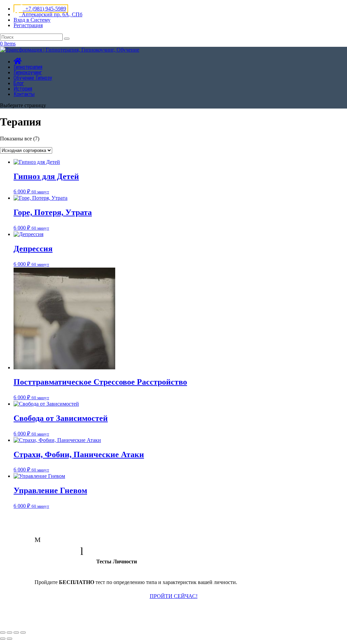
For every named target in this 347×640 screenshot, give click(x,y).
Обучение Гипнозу (33, 78)
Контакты (24, 94)
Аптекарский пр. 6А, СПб (50, 14)
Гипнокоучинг (28, 72)
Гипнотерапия (28, 67)
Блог (19, 83)
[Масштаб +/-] (2, 633)
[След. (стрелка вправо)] (9, 639)
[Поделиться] (16, 633)
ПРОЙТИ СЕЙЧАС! (174, 596)
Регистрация (28, 25)
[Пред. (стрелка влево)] (2, 639)
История (23, 88)
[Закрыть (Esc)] (23, 633)
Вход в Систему (32, 20)
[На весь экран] (9, 633)
